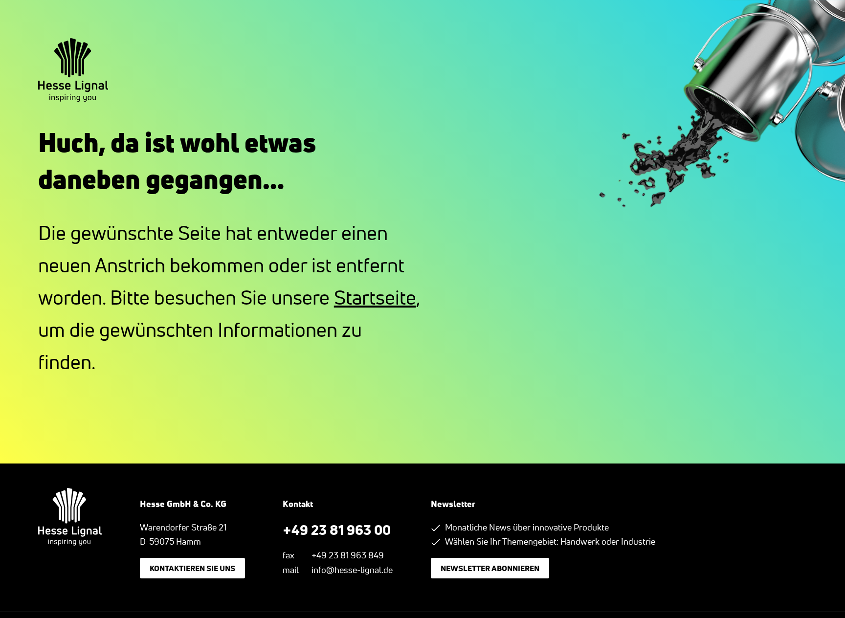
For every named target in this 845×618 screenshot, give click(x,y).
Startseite (375, 297)
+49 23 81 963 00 (337, 529)
